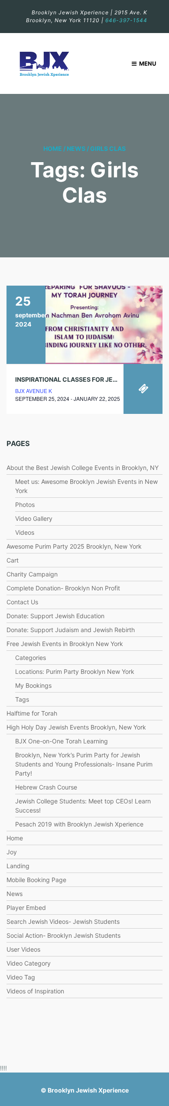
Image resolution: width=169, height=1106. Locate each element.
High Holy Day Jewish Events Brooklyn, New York (76, 727)
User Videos (23, 949)
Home (52, 148)
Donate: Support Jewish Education (55, 616)
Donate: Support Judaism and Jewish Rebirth (70, 629)
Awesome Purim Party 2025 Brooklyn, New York (74, 546)
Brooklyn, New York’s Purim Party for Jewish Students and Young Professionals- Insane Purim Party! (84, 764)
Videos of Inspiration (35, 991)
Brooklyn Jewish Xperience (88, 1090)
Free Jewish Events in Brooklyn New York (64, 643)
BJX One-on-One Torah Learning (61, 741)
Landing (17, 865)
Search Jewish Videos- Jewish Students (63, 921)
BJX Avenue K (33, 390)
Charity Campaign (32, 574)
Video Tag (20, 977)
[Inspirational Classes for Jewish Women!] (84, 325)
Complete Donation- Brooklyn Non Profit (63, 588)
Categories (30, 657)
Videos (24, 532)
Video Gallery (33, 518)
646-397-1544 (126, 20)
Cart (12, 560)
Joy (11, 852)
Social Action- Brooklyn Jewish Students (63, 935)
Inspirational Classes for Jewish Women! (86, 379)
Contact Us (22, 602)
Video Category (28, 963)
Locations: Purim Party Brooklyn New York (74, 671)
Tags (22, 699)
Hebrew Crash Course (46, 787)
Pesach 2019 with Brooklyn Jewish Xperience (79, 824)
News (76, 148)
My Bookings (33, 685)
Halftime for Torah (31, 713)
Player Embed (26, 907)
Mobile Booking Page (36, 879)
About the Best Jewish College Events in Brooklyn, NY (82, 467)
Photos (25, 504)
